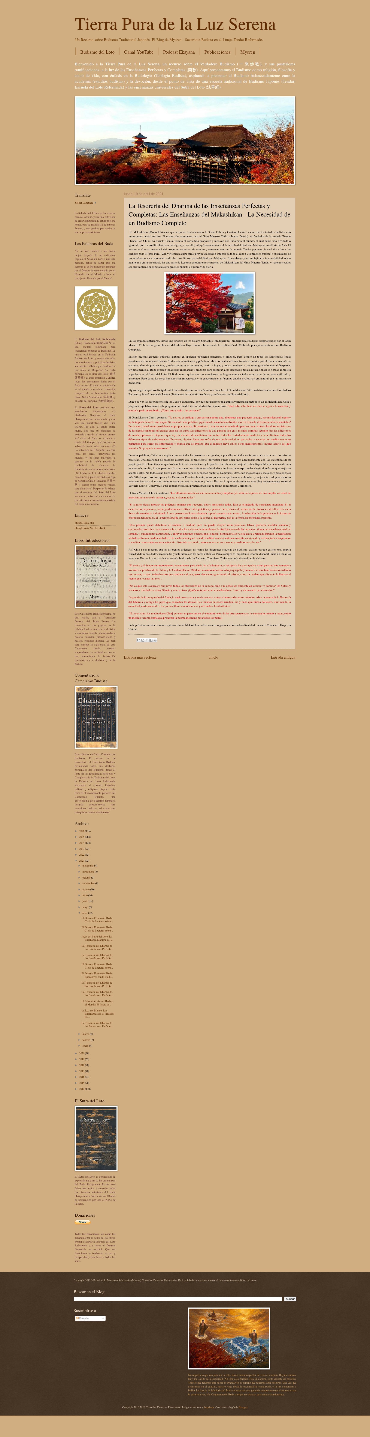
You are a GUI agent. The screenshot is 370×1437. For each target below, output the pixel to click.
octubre (86, 877)
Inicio (213, 657)
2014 (82, 1089)
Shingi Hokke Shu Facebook (90, 528)
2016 (82, 1077)
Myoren (247, 52)
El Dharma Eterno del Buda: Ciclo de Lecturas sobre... (97, 919)
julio (85, 895)
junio (85, 901)
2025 (82, 837)
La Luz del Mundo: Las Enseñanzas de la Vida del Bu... (98, 1013)
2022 (82, 854)
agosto (86, 889)
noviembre (88, 871)
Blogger (243, 1407)
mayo (85, 907)
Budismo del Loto (97, 52)
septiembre (88, 883)
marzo (86, 1034)
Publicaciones (217, 52)
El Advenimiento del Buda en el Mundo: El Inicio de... (98, 1002)
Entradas (84, 1318)
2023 (82, 849)
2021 (82, 860)
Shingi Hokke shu (84, 523)
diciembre (88, 865)
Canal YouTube (139, 52)
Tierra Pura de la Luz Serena (175, 23)
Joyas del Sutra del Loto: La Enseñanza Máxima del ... (97, 938)
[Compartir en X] (147, 640)
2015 (82, 1083)
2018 (82, 1065)
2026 (82, 831)
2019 (82, 1059)
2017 (82, 1071)
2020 (82, 1053)
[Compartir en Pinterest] (155, 640)
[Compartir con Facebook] (151, 640)
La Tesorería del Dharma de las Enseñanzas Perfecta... (97, 947)
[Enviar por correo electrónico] (139, 640)
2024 (82, 843)
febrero (86, 1040)
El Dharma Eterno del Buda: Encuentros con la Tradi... (97, 974)
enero (85, 1045)
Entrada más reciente (140, 657)
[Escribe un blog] (143, 640)
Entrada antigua (283, 657)
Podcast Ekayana (179, 52)
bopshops (209, 1407)
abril (85, 913)
